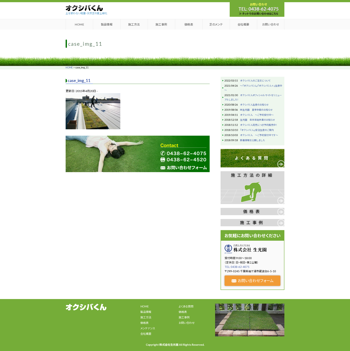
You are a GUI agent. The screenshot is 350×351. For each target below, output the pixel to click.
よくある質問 (252, 158)
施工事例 (161, 24)
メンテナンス (147, 328)
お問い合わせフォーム (256, 280)
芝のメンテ (216, 24)
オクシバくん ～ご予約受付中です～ (259, 135)
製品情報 (106, 24)
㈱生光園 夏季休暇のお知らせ (256, 109)
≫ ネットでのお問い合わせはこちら (258, 13)
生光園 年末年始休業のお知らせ (257, 119)
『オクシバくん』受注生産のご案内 (257, 130)
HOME (79, 24)
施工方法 (134, 24)
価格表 (188, 24)
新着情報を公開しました (252, 140)
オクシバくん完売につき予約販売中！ (258, 124)
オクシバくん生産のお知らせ (254, 104)
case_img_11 (79, 80)
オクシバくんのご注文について (255, 80)
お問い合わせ (270, 24)
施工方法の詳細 (252, 175)
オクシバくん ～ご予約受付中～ (257, 114)
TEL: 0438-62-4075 (237, 266)
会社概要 (243, 24)
